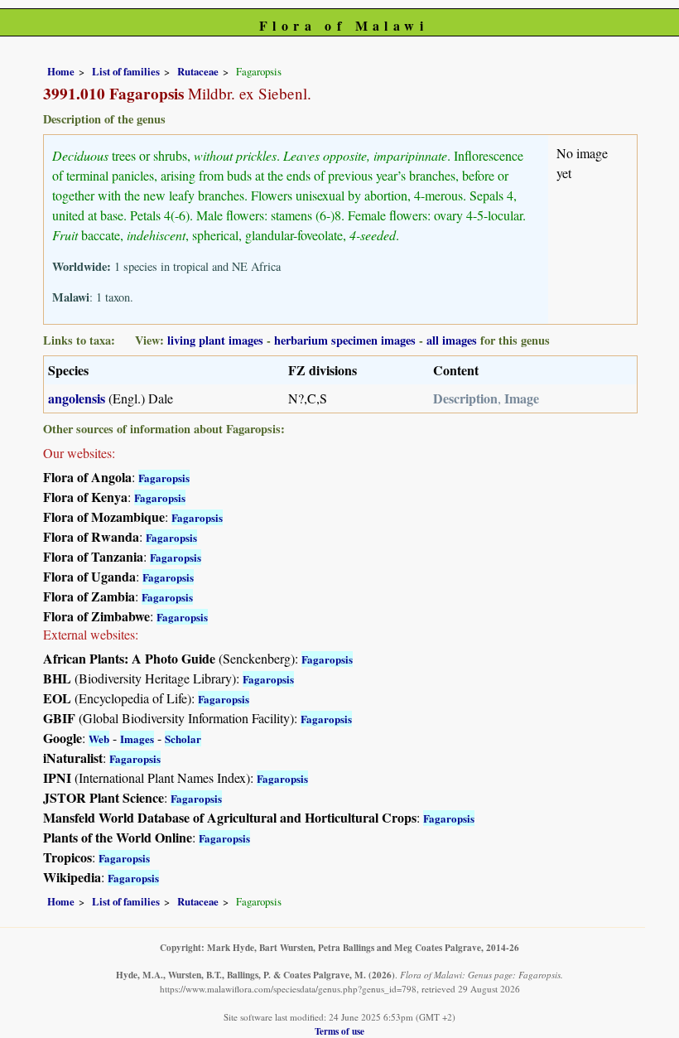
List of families (126, 71)
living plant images (215, 340)
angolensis (76, 398)
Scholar (183, 738)
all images (451, 340)
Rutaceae (198, 71)
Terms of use (339, 1031)
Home (61, 71)
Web (99, 738)
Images (137, 738)
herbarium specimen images (345, 340)
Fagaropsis (164, 477)
